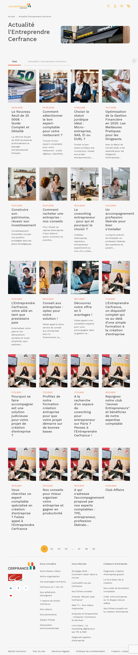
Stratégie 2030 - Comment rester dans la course (84, 574)
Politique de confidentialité (90, 651)
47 (79, 549)
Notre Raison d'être (50, 571)
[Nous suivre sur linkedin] (10, 588)
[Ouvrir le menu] (121, 6)
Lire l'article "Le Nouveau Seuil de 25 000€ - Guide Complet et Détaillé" (21, 74)
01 (44, 549)
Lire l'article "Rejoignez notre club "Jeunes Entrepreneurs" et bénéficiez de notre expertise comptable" (114, 362)
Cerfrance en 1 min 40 (51, 587)
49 (93, 549)
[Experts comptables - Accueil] (16, 577)
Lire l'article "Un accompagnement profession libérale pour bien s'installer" (114, 174)
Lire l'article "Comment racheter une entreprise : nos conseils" (52, 172)
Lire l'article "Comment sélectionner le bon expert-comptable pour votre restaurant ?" (51, 76)
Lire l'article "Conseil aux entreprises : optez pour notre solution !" (52, 265)
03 (59, 549)
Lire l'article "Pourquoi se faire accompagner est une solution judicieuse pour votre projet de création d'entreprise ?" (21, 362)
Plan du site (39, 651)
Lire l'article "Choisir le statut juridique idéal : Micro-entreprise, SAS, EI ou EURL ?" (84, 76)
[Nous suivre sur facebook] (18, 588)
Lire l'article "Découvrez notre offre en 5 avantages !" (85, 265)
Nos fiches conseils (82, 591)
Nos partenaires (48, 614)
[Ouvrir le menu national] (128, 6)
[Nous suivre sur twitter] (26, 588)
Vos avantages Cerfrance (53, 581)
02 (51, 549)
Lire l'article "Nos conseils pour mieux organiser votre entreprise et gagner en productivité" (53, 454)
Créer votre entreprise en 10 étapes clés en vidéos (115, 599)
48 (86, 549)
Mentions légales (60, 651)
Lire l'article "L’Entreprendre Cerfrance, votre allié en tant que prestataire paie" (21, 267)
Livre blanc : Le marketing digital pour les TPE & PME (83, 628)
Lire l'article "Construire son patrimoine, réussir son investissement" (20, 172)
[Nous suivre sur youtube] (10, 595)
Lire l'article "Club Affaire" (115, 449)
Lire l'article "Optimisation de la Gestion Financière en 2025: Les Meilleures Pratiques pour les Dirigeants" (116, 77)
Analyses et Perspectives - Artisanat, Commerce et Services (85, 616)
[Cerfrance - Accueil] (19, 6)
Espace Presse (47, 620)
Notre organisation (50, 576)
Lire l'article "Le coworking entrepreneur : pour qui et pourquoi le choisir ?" (84, 174)
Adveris (126, 651)
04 (66, 549)
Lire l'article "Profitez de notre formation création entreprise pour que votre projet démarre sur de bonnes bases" (53, 362)
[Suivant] (134, 61)
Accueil (11, 16)
